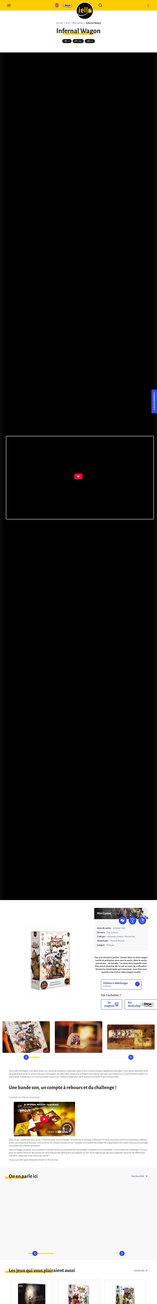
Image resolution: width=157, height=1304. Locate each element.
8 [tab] (112, 1057)
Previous (26, 1057)
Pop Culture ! (113, 932)
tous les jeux (139, 1270)
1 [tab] (33, 1057)
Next (130, 1057)
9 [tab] (123, 1057)
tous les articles (137, 1176)
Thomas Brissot (117, 940)
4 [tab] (67, 1057)
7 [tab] (100, 1057)
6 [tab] (89, 1057)
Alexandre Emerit (115, 936)
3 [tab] (56, 1057)
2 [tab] (45, 1057)
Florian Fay (130, 936)
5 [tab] (78, 1057)
